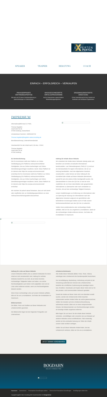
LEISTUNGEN (85, 7)
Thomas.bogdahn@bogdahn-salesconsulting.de (26, 137)
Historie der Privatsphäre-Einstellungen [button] (60, 390)
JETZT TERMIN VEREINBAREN (53, 342)
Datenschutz (22, 390)
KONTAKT (93, 7)
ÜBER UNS (76, 7)
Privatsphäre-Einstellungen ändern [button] (38, 390)
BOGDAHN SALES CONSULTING (62, 7)
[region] (53, 241)
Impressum (14, 390)
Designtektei (47, 395)
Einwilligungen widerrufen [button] (80, 390)
